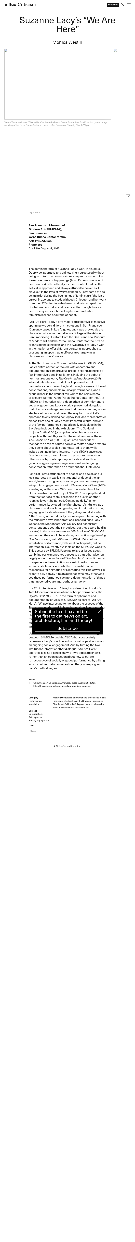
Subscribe (67, 628)
